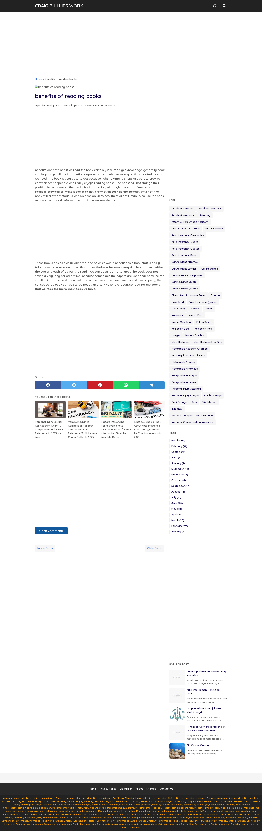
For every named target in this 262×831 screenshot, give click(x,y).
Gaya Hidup (178, 308)
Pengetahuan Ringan (184, 375)
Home (92, 788)
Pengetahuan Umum (184, 382)
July (176, 497)
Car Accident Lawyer (184, 268)
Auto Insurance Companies (188, 235)
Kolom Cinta (196, 315)
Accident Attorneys (210, 208)
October (178, 480)
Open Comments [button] (51, 531)
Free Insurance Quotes (203, 302)
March (178, 440)
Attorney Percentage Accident (190, 221)
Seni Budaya (179, 402)
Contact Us (166, 788)
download (178, 302)
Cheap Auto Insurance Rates (189, 295)
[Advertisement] (131, 44)
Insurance (177, 315)
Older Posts (154, 548)
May (176, 508)
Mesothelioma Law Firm (208, 341)
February (179, 446)
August (178, 491)
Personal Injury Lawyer (185, 395)
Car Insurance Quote (184, 281)
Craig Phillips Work (59, 6)
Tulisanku (177, 408)
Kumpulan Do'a (180, 328)
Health (209, 308)
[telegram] (152, 385)
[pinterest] (100, 385)
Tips (194, 402)
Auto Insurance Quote (185, 241)
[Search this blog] (224, 6)
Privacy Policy (108, 788)
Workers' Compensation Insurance (192, 422)
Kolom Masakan (181, 321)
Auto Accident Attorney (186, 228)
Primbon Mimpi (213, 395)
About (139, 788)
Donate (215, 295)
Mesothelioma (180, 341)
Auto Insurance (214, 228)
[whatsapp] (126, 385)
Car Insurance (209, 268)
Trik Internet (209, 402)
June (176, 457)
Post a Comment (105, 105)
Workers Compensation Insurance (192, 415)
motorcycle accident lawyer (188, 355)
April (176, 514)
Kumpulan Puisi (203, 328)
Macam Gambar (194, 335)
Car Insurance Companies (187, 275)
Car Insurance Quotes (185, 288)
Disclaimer (126, 788)
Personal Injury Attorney (186, 388)
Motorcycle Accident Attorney (190, 348)
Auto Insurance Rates (184, 255)
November (179, 474)
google (195, 308)
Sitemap (151, 788)
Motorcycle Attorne (183, 361)
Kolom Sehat (203, 321)
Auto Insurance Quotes (185, 248)
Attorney (205, 215)
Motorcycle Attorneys (185, 368)
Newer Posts (45, 548)
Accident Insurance (183, 215)
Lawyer (176, 335)
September (179, 451)
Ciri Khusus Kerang (198, 745)
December (180, 468)
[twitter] (74, 385)
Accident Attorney (182, 208)
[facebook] (48, 385)
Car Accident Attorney (185, 261)
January (178, 463)
